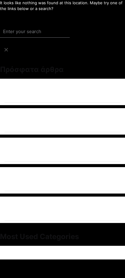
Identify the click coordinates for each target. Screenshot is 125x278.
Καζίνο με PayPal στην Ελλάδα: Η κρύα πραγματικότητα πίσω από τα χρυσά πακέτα (62, 179)
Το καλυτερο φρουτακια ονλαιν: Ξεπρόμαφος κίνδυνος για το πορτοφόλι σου (60, 90)
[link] (6, 50)
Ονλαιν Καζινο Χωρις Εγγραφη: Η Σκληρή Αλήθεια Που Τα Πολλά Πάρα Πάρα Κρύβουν (59, 120)
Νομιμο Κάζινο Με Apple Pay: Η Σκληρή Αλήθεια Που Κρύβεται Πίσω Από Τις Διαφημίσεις (55, 208)
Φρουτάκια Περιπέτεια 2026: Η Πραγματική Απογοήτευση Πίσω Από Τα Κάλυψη (58, 149)
